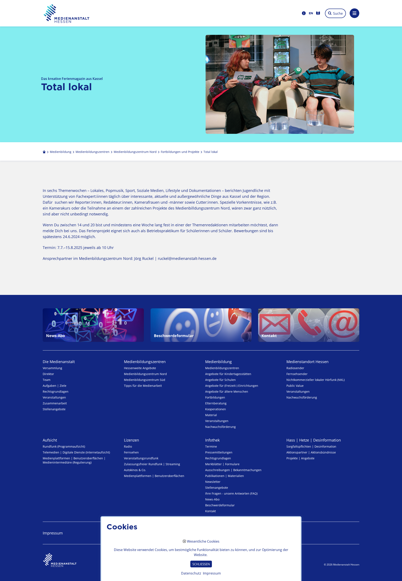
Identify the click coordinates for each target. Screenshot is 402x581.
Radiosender (295, 368)
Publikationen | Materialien (224, 476)
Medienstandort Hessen (307, 361)
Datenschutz (191, 573)
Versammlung (52, 368)
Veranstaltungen (54, 397)
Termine (211, 446)
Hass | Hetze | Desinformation (313, 440)
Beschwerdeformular (220, 505)
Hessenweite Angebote (140, 368)
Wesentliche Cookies (203, 541)
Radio (128, 446)
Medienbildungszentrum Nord (145, 374)
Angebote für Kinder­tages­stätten (228, 374)
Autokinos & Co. (135, 470)
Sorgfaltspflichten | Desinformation (311, 446)
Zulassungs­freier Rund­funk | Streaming (152, 464)
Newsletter (212, 482)
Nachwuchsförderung (220, 427)
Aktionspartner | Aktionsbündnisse (311, 452)
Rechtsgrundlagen (55, 391)
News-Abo (212, 499)
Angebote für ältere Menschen (226, 391)
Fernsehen (131, 452)
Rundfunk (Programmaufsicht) (64, 446)
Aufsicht (50, 440)
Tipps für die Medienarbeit (143, 386)
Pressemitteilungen (218, 452)
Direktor (48, 374)
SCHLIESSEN (201, 564)
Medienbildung (218, 361)
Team (46, 380)
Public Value (295, 386)
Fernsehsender (297, 374)
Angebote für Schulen (220, 380)
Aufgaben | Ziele (54, 386)
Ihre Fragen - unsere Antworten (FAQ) (231, 493)
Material (211, 415)
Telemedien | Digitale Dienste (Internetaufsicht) (76, 452)
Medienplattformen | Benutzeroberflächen (154, 476)
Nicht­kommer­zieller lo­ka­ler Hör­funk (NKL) (315, 380)
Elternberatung (216, 403)
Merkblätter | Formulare (222, 464)
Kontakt (210, 511)
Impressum (53, 532)
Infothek (212, 440)
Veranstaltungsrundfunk (141, 458)
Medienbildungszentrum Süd (144, 380)
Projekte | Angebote (300, 458)
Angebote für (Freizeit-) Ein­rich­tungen (231, 386)
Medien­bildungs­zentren (145, 361)
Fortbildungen (215, 397)
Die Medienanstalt (59, 361)
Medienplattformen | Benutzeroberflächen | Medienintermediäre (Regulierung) (74, 460)
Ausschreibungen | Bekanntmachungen (233, 470)
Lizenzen (131, 440)
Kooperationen (215, 409)
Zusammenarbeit (55, 403)
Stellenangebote (54, 409)
